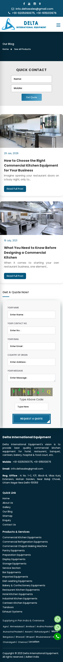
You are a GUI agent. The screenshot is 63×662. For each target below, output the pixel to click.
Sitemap (7, 516)
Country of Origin (18, 355)
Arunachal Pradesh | (13, 631)
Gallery (7, 507)
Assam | (29, 631)
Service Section (12, 568)
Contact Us (9, 524)
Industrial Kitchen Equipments (20, 598)
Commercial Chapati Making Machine (25, 546)
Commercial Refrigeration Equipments (25, 541)
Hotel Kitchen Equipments (18, 594)
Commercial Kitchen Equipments (22, 537)
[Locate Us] (40, 4)
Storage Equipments (14, 563)
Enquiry (7, 520)
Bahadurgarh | (42, 631)
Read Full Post (15, 188)
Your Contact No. (17, 323)
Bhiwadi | (21, 636)
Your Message (15, 370)
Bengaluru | (9, 636)
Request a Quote (31, 418)
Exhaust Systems (12, 611)
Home (6, 49)
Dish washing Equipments (17, 581)
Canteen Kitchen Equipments (20, 603)
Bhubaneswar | (44, 636)
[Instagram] (35, 4)
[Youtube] (29, 4)
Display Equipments (14, 559)
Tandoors (8, 607)
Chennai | (23, 642)
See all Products (22, 49)
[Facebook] (24, 4)
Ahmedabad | (17, 626)
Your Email (13, 339)
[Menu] (58, 25)
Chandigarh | (10, 642)
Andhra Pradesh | (46, 626)
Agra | (6, 626)
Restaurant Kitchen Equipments (21, 589)
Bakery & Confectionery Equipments (24, 585)
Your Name (13, 307)
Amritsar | (31, 626)
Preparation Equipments (17, 555)
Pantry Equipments (14, 550)
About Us (8, 502)
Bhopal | (30, 636)
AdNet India (32, 656)
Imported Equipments (15, 576)
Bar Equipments (12, 572)
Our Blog (7, 511)
